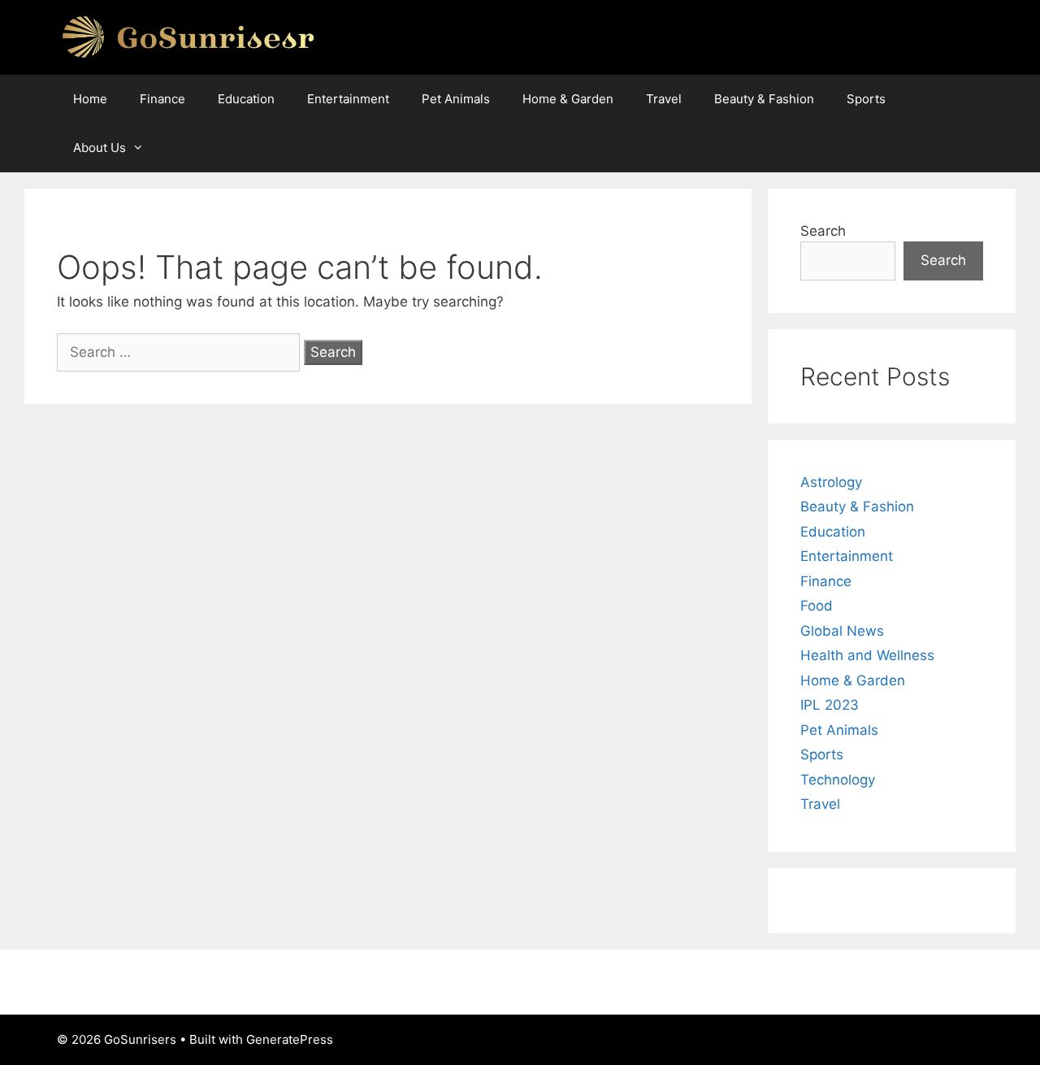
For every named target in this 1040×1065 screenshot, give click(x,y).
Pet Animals (456, 98)
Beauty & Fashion (764, 98)
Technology (837, 780)
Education (246, 98)
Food (816, 606)
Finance (162, 98)
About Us (99, 147)
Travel (664, 98)
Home (90, 98)
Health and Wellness (867, 655)
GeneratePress (289, 1039)
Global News (842, 631)
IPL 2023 (829, 705)
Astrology (831, 482)
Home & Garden (567, 98)
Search (823, 231)
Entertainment (348, 98)
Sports (866, 98)
